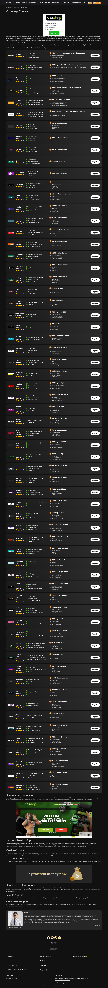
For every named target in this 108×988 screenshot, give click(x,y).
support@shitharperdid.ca (62, 980)
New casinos (67, 2)
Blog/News (11, 956)
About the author (14, 928)
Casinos (84, 2)
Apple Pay (43, 965)
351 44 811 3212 (70, 978)
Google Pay (43, 970)
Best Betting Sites (76, 2)
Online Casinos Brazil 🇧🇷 (79, 956)
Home (8, 7)
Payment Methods (45, 956)
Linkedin (95, 925)
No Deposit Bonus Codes (43, 2)
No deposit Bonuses (21, 2)
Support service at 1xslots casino (18, 970)
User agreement (13, 965)
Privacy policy (12, 961)
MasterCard (43, 961)
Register (95, 56)
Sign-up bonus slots (57, 2)
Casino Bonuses (32, 2)
